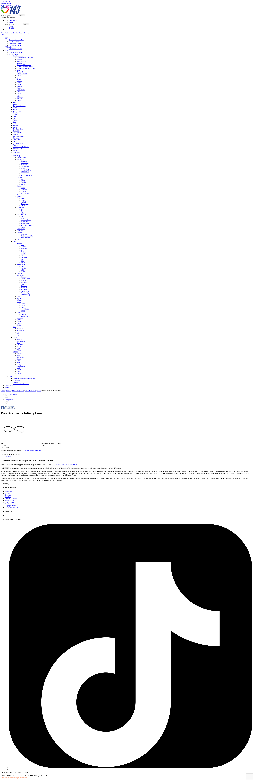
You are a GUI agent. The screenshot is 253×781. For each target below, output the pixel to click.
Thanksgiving (25, 293)
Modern (23, 305)
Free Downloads (18, 56)
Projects (15, 375)
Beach (15, 109)
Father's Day (24, 163)
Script (18, 332)
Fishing (23, 200)
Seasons (19, 177)
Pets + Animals (21, 214)
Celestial (19, 296)
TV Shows (20, 97)
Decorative (20, 328)
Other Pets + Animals (27, 225)
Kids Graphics (17, 132)
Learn (10, 377)
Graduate (15, 125)
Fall (14, 118)
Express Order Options (16, 52)
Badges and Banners (19, 106)
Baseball (23, 198)
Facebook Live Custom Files (26, 68)
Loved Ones (20, 207)
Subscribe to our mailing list (9, 33)
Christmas (24, 161)
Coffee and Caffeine (27, 236)
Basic (18, 343)
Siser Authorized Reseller (13, 504)
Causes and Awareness (24, 65)
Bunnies (23, 246)
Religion (19, 84)
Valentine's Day (17, 148)
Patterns (19, 81)
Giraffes (23, 252)
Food (14, 122)
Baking (15, 107)
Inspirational (24, 189)
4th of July (24, 277)
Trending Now (21, 157)
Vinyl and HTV (18, 380)
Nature (19, 79)
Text (18, 336)
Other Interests (25, 238)
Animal (19, 355)
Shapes (19, 88)
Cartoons (19, 273)
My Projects (15, 5)
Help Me (7, 493)
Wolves (23, 262)
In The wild (24, 221)
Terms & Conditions (11, 498)
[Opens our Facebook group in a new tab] (8, 408)
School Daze (21, 229)
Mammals (24, 257)
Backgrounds (21, 264)
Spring (23, 180)
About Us (8, 497)
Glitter (19, 362)
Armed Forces (21, 61)
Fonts (14, 327)
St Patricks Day (25, 291)
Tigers (22, 261)
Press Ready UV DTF (16, 45)
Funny (23, 188)
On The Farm (25, 223)
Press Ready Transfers (16, 43)
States (18, 95)
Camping (15, 113)
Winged (23, 227)
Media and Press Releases (21, 384)
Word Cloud (16, 152)
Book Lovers (25, 234)
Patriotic (23, 168)
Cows (22, 250)
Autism (15, 104)
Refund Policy (9, 500)
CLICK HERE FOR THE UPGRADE (64, 465)
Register (8, 5)
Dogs (22, 218)
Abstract (19, 353)
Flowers (23, 314)
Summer (23, 182)
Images (15, 241)
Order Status (13, 20)
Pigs (22, 259)
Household (20, 72)
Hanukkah (24, 287)
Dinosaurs (20, 298)
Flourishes (20, 344)
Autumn (19, 63)
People (19, 82)
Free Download (6, 456)
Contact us (8, 495)
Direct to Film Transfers (16, 40)
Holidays (19, 70)
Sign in (3, 5)
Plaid (18, 368)
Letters (19, 75)
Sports (19, 93)
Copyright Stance (10, 506)
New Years (24, 289)
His (22, 209)
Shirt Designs (21, 90)
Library (11, 154)
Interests (19, 232)
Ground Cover (25, 316)
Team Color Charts (24, 33)
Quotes (19, 186)
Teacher (15, 145)
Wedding (15, 150)
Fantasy (23, 303)
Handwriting (21, 330)
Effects (19, 300)
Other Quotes (25, 193)
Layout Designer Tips (11, 507)
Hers (22, 211)
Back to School (25, 279)
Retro (22, 270)
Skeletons (20, 318)
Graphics (15, 127)
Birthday (23, 280)
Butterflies (24, 248)
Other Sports (24, 204)
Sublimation (8, 47)
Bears (22, 245)
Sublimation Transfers (15, 49)
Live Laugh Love (18, 136)
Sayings (19, 86)
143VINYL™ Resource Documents (24, 378)
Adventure (20, 230)
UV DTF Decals (14, 41)
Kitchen (15, 134)
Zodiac (19, 100)
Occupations (20, 195)
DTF (6, 38)
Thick (18, 334)
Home (3, 391)
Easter (15, 116)
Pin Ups (27, 309)
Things (19, 321)
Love (18, 77)
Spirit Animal (17, 139)
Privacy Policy (9, 502)
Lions (22, 255)
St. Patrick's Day (18, 143)
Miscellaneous (21, 366)
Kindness (23, 191)
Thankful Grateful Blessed (21, 147)
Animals (19, 59)
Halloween (16, 131)
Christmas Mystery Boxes (25, 66)
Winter (23, 184)
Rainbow (19, 369)
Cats (22, 216)
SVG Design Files (14, 54)
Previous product (11, 394)
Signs (18, 91)
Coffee (15, 115)
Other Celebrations (26, 175)
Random (19, 239)
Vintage (23, 311)
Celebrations (20, 159)
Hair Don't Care (18, 129)
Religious (16, 138)
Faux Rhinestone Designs (25, 58)
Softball (23, 205)
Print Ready (16, 156)
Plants (18, 312)
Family (15, 120)
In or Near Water (26, 220)
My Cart (11, 22)
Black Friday (17, 111)
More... (7, 50)
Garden (15, 123)
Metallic (19, 364)
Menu (2, 35)
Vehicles (19, 99)
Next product (10, 400)
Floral (22, 266)
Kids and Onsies (22, 74)
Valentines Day (25, 295)
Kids (22, 213)
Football (23, 202)
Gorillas (23, 254)
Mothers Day (25, 166)
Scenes (23, 271)
